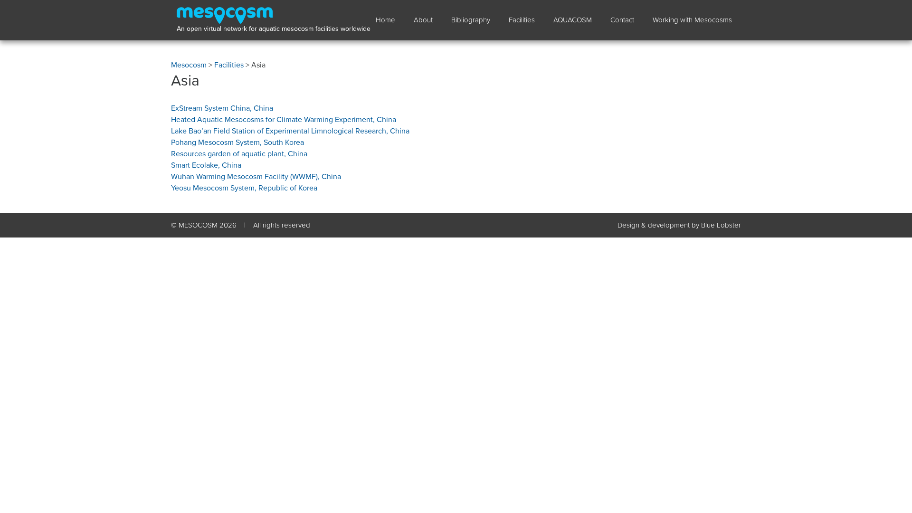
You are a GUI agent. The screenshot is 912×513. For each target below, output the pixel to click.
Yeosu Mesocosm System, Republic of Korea (244, 188)
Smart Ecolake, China (206, 165)
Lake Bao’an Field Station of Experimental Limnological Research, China (290, 131)
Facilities (522, 20)
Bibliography (470, 20)
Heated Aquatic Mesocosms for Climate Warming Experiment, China (283, 119)
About (423, 20)
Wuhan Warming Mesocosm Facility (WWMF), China (256, 176)
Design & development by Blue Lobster (679, 225)
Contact (622, 20)
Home (385, 20)
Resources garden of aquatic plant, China (239, 154)
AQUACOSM (572, 20)
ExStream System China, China (222, 108)
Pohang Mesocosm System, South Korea (237, 142)
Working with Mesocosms (692, 20)
